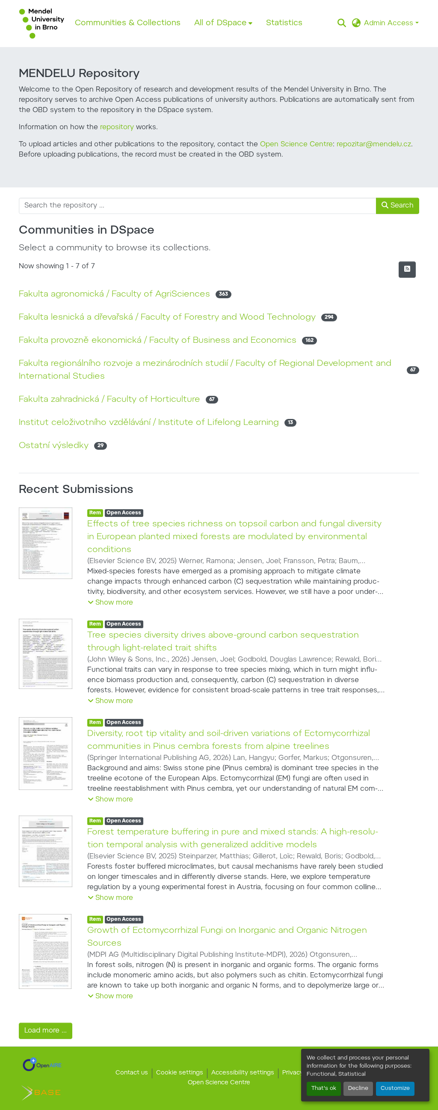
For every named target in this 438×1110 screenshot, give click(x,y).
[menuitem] (223, 23)
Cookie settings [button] (179, 1073)
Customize (395, 1088)
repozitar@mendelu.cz (374, 144)
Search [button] (401, 205)
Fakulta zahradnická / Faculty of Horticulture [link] (109, 399)
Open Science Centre (296, 144)
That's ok (323, 1088)
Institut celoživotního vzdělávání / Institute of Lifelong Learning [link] (149, 422)
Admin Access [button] (389, 23)
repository (117, 127)
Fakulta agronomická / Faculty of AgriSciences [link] (114, 294)
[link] (42, 1064)
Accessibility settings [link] (242, 1073)
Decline (358, 1088)
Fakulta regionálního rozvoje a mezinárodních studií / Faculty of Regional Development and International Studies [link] (205, 370)
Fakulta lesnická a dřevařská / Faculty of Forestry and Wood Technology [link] (167, 317)
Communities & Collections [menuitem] (128, 23)
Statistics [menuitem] (284, 23)
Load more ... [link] (45, 1030)
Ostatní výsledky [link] (54, 446)
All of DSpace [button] (220, 23)
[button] (42, 23)
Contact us (131, 1073)
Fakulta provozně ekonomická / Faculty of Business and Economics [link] (157, 340)
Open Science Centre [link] (219, 1083)
